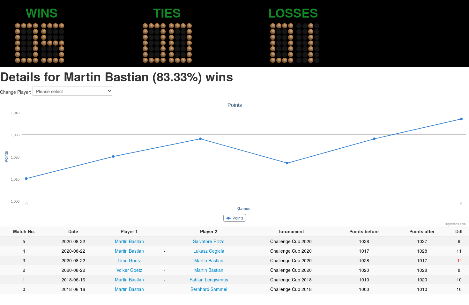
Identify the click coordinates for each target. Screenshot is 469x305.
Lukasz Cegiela (208, 251)
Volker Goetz (129, 270)
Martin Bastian (129, 241)
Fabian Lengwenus (209, 279)
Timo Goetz (129, 260)
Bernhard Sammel (208, 289)
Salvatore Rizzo (209, 241)
